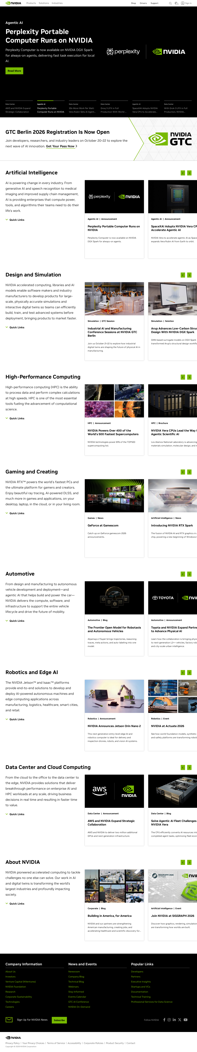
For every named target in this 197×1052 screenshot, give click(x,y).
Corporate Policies (93, 1043)
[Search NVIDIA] (170, 2)
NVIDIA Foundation (15, 986)
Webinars (73, 986)
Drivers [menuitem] (143, 3)
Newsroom (74, 971)
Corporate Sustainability (18, 996)
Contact (130, 1043)
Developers (137, 971)
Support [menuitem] (154, 3)
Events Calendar (77, 996)
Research (10, 991)
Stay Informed (76, 991)
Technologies (12, 1001)
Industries (57, 3)
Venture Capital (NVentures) (20, 981)
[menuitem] (31, 3)
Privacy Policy (12, 1043)
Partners (135, 976)
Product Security (115, 1043)
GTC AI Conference (78, 1001)
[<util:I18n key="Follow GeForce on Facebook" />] (164, 1019)
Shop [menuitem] (133, 3)
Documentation (139, 991)
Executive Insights (141, 981)
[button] (176, 4)
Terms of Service (56, 1043)
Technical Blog (76, 981)
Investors (10, 976)
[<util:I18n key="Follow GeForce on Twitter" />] (179, 1019)
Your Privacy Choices (33, 1043)
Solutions (44, 3)
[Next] (189, 173)
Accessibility (74, 1043)
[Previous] (183, 173)
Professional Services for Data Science (151, 1001)
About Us (10, 971)
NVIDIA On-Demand (79, 1006)
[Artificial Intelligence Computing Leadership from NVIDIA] (13, 3)
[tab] (19, 107)
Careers (9, 1006)
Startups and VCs (140, 986)
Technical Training (141, 996)
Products (31, 3)
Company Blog (76, 976)
